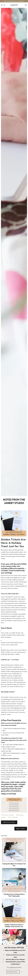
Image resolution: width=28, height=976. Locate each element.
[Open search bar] (5, 5)
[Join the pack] (21, 972)
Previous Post (9, 822)
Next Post (20, 829)
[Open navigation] (2, 5)
